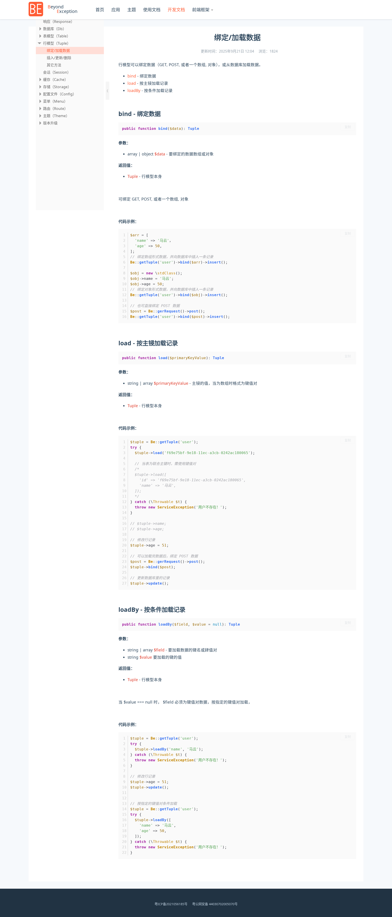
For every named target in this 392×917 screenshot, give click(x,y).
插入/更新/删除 (59, 57)
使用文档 (151, 10)
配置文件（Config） (59, 94)
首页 (100, 10)
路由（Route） (55, 108)
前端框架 (200, 10)
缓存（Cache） (55, 79)
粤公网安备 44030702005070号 (215, 904)
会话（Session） (57, 72)
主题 (131, 10)
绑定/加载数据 (58, 50)
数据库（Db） (54, 28)
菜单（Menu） (55, 101)
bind (131, 76)
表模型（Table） (56, 36)
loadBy (133, 90)
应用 (115, 10)
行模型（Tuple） (57, 43)
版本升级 (50, 123)
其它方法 (54, 65)
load (131, 83)
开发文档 (176, 10)
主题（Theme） (56, 115)
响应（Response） (58, 21)
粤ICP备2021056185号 (170, 904)
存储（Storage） (57, 86)
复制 (348, 127)
